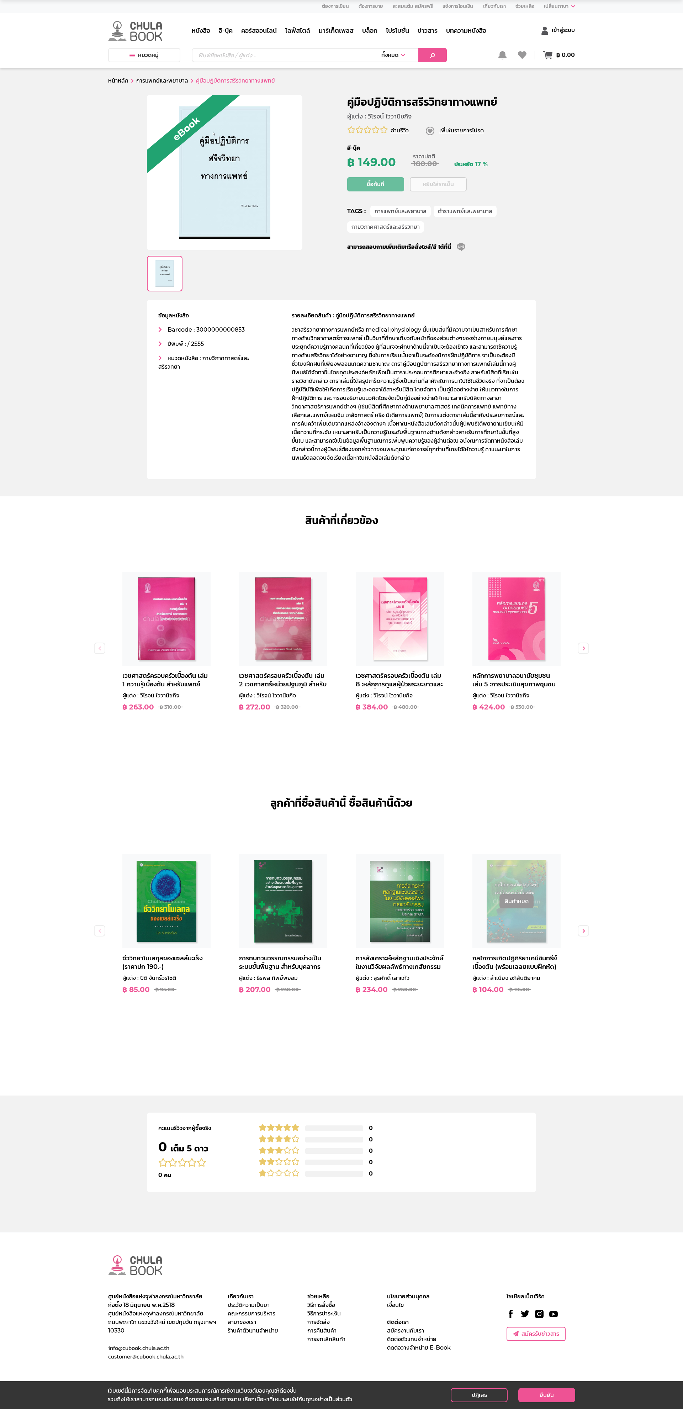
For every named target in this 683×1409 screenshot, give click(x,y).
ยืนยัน (547, 1395)
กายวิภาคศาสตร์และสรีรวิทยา (385, 226)
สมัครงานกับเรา (405, 1330)
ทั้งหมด (389, 55)
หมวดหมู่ (148, 55)
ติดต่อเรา (398, 1322)
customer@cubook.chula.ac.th (146, 1356)
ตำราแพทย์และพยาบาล (465, 211)
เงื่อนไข (395, 1305)
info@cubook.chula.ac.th (138, 1348)
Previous (99, 648)
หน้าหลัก (118, 80)
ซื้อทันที (375, 184)
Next (583, 648)
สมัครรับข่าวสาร (540, 1333)
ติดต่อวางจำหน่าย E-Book (419, 1347)
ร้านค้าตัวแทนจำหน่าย (253, 1330)
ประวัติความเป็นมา (249, 1305)
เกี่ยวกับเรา (241, 1296)
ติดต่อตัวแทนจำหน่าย (411, 1339)
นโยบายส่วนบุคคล (408, 1296)
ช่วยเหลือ (318, 1296)
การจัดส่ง (318, 1322)
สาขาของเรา (242, 1322)
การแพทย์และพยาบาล (401, 211)
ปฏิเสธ (479, 1395)
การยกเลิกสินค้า (326, 1339)
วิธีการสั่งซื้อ (321, 1305)
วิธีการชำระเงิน (324, 1313)
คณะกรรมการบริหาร (251, 1313)
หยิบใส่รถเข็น (438, 184)
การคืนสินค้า (322, 1330)
